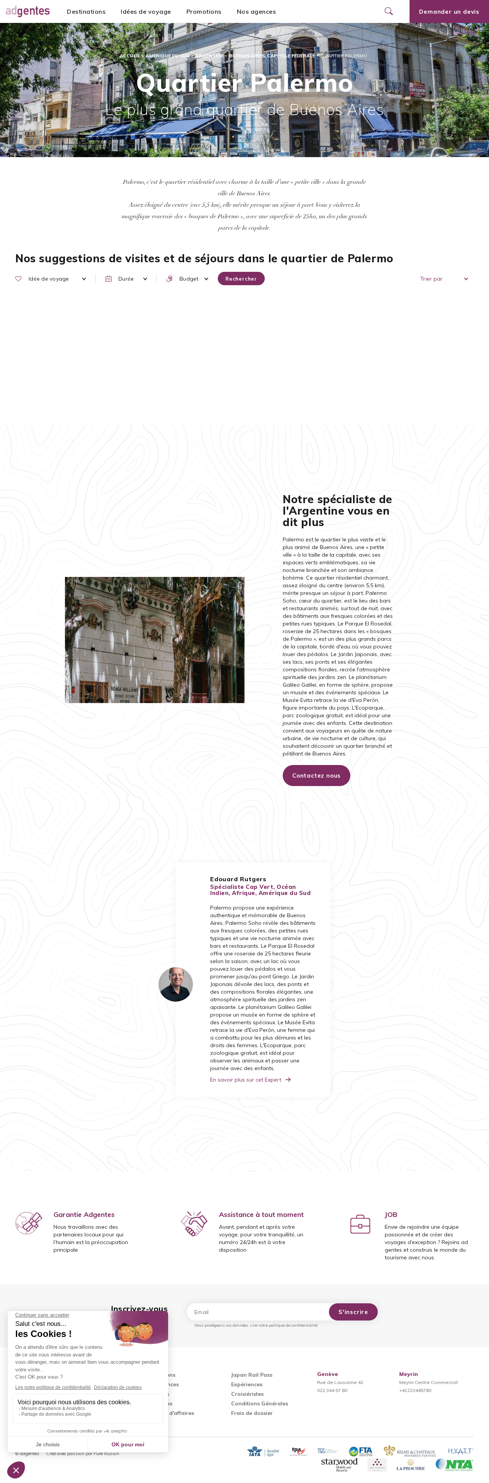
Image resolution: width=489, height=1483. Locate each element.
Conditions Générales (259, 1403)
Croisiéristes (247, 1393)
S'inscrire (353, 1312)
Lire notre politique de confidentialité (283, 1325)
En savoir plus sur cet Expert (245, 1079)
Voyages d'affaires (169, 1413)
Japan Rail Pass (251, 1374)
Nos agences (256, 11)
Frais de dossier (252, 1413)
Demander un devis (449, 11)
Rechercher (241, 279)
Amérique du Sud (168, 55)
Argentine (209, 55)
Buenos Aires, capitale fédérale (272, 55)
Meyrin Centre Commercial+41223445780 (428, 1382)
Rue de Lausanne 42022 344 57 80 (340, 1382)
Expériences (246, 1384)
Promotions (204, 11)
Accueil (130, 55)
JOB (391, 1214)
